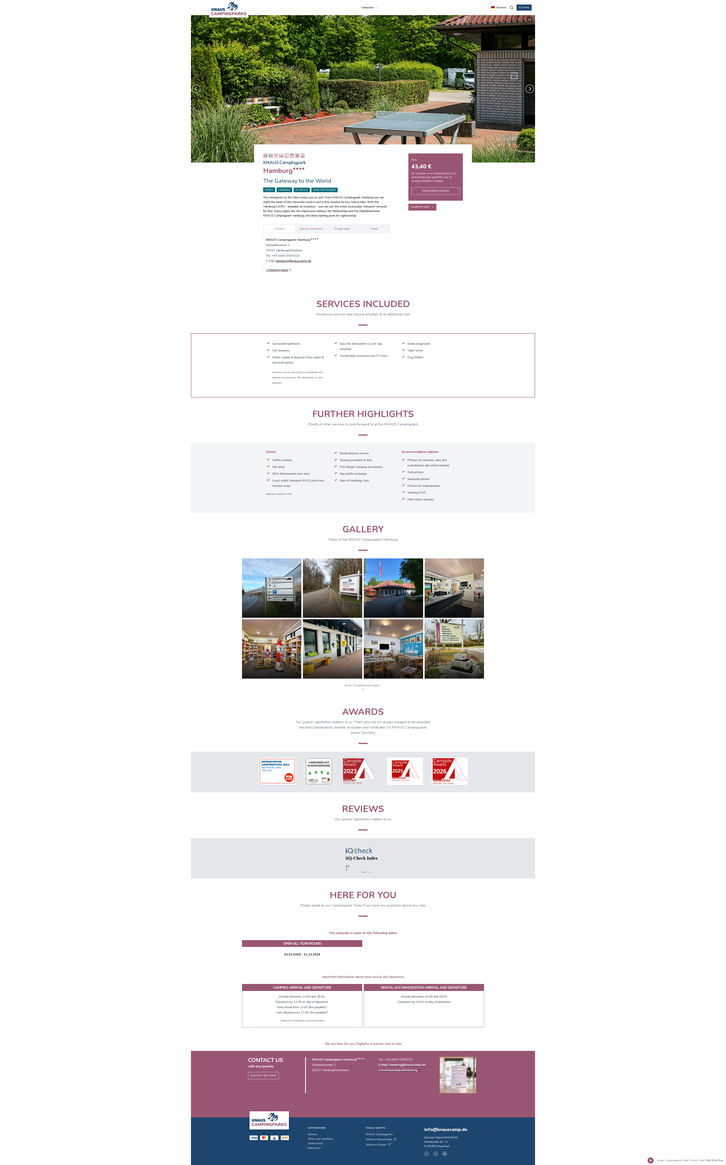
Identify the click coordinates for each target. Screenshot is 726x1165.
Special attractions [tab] (311, 229)
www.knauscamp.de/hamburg (398, 1070)
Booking (524, 7)
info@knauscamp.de (445, 1129)
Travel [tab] (374, 229)
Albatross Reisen (376, 1144)
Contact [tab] (279, 229)
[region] (363, 89)
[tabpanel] (327, 256)
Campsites (367, 7)
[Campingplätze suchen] (511, 7)
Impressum (314, 1148)
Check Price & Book (435, 191)
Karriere (312, 1134)
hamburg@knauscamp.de (293, 261)
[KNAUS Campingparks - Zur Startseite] (228, 9)
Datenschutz (315, 1143)
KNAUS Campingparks (379, 1134)
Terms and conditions (321, 1139)
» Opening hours (277, 270)
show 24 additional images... (363, 685)
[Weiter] (529, 89)
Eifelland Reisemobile (379, 1139)
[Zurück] (196, 89)
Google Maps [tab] (342, 229)
